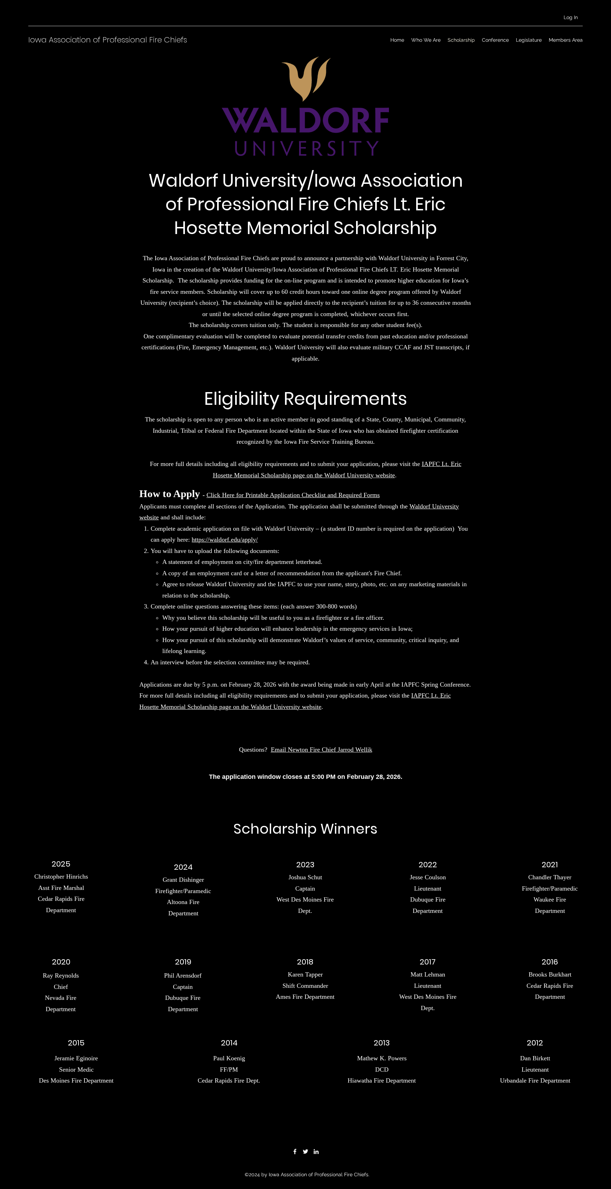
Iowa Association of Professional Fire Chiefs (107, 39)
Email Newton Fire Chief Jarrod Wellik (321, 749)
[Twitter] (305, 1151)
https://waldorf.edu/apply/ (225, 539)
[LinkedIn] (316, 1151)
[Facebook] (294, 1151)
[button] (426, 40)
